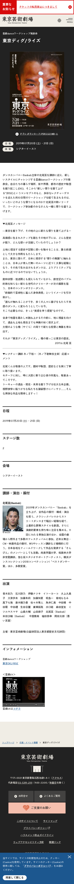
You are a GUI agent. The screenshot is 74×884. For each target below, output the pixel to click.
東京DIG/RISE (10, 663)
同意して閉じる (15, 877)
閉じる (69, 857)
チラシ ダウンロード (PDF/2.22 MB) (37, 134)
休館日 (52, 783)
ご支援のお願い (41, 807)
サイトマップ (50, 821)
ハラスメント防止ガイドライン (37, 835)
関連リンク (55, 842)
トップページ (8, 743)
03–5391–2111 (25, 783)
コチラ (17, 709)
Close (70, 7)
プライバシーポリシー (36, 866)
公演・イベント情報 (28, 743)
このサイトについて (27, 821)
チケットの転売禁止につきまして (38, 7)
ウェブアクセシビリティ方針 (28, 842)
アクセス (57, 778)
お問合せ (23, 796)
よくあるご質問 (52, 796)
